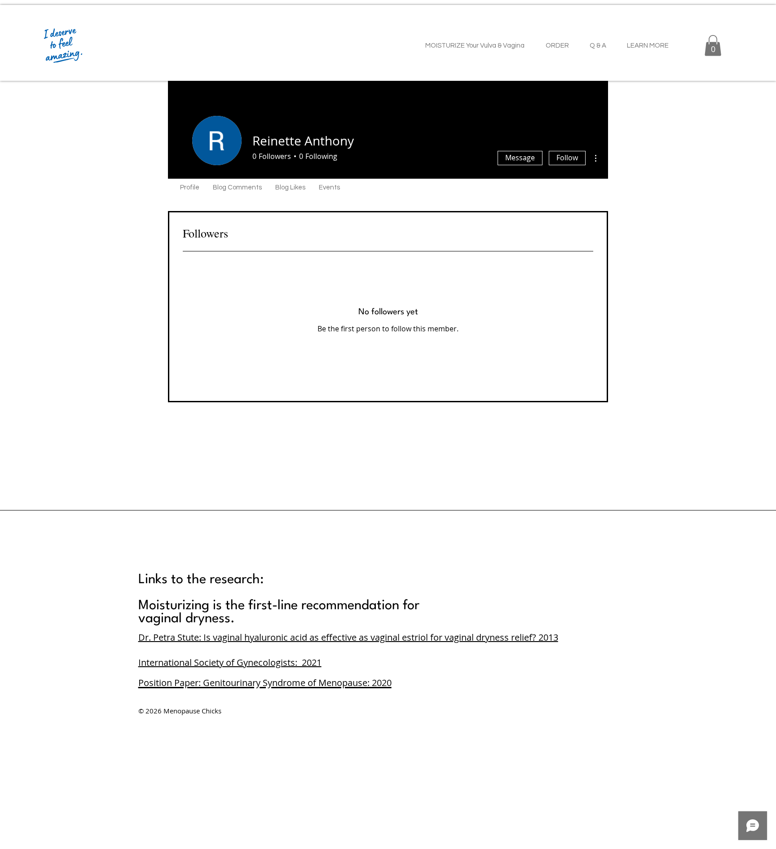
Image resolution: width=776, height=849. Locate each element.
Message (520, 158)
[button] (713, 45)
